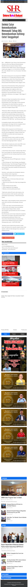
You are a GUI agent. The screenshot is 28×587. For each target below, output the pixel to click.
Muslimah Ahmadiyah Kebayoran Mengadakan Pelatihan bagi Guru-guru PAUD (16, 511)
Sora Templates (11, 584)
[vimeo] (11, 1)
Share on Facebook (9, 233)
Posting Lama (24, 329)
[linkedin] (20, 1)
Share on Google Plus (9, 237)
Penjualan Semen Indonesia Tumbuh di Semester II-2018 (15, 567)
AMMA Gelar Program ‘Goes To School (11, 497)
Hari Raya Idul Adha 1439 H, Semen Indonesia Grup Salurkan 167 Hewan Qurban (16, 560)
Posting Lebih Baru (5, 329)
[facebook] (5, 1)
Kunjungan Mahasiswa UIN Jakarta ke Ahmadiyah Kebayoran (14, 505)
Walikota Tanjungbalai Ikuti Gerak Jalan (15, 553)
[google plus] (23, 1)
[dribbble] (17, 1)
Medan (15, 41)
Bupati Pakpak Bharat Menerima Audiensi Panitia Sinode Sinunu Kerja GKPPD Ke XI (12, 545)
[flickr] (14, 1)
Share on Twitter (20, 233)
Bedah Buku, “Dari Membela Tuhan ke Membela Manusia (16, 518)
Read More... (10, 499)
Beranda (15, 329)
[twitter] (8, 1)
